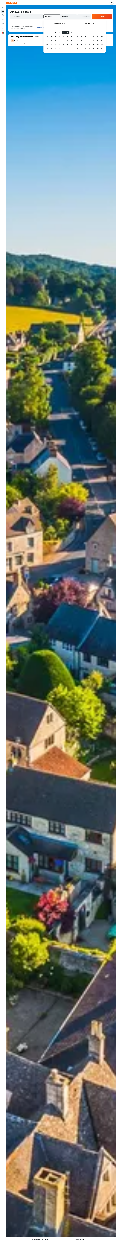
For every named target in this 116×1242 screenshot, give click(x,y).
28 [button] (51, 49)
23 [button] (59, 45)
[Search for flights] (3, 7)
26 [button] (72, 45)
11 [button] (67, 36)
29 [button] (55, 49)
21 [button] (51, 45)
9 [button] (59, 36)
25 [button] (67, 45)
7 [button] (51, 36)
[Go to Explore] (3, 19)
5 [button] (71, 32)
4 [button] (67, 32)
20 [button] (47, 45)
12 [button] (71, 36)
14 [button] (51, 40)
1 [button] (55, 32)
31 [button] (101, 49)
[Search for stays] (3, 11)
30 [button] (59, 49)
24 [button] (63, 45)
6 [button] (47, 36)
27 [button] (47, 49)
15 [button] (55, 40)
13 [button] (47, 40)
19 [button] (71, 40)
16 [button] (59, 40)
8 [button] (55, 36)
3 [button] (63, 32)
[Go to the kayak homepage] (11, 3)
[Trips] (3, 28)
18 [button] (67, 40)
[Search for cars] (3, 15)
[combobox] (28, 16)
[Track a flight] (3, 23)
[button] (3, 2)
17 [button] (63, 40)
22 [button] (55, 45)
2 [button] (59, 32)
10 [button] (63, 36)
